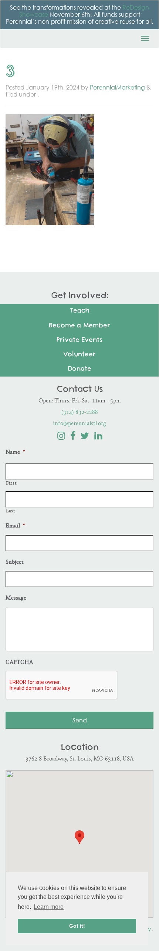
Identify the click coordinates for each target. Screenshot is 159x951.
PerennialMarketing (117, 87)
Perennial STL (41, 36)
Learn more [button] (49, 907)
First (11, 483)
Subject (15, 562)
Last (10, 511)
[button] (79, 837)
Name (15, 452)
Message (16, 598)
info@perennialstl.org (79, 423)
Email (15, 526)
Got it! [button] (77, 926)
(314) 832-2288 (79, 412)
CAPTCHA (19, 662)
